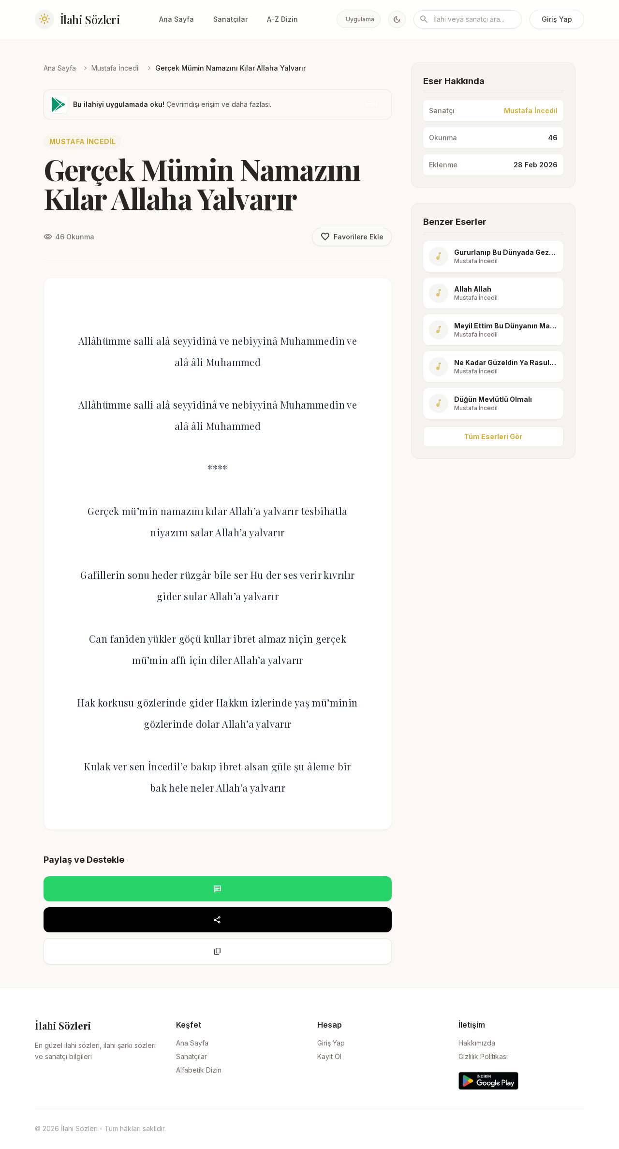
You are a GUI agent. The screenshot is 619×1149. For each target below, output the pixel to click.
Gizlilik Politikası (483, 1056)
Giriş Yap (557, 19)
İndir (371, 104)
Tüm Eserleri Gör (493, 436)
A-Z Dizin (282, 19)
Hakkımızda (476, 1043)
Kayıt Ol (329, 1056)
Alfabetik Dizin (198, 1070)
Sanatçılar (230, 19)
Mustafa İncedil (115, 68)
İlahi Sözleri (90, 19)
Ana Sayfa (176, 19)
